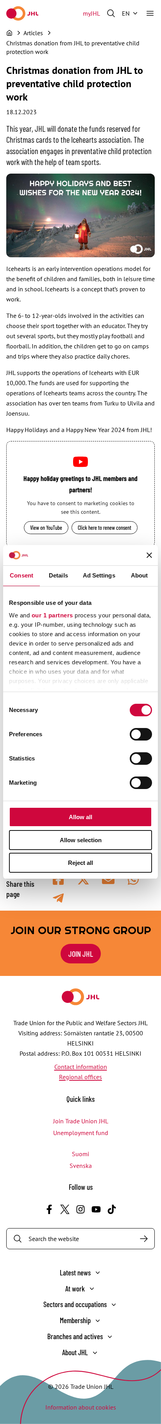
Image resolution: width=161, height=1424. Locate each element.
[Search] (143, 1238)
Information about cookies (80, 1407)
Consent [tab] (21, 575)
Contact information (80, 1067)
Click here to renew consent (104, 527)
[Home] (9, 33)
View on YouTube (46, 527)
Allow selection (81, 840)
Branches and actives (75, 1336)
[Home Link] (22, 13)
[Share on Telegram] (58, 898)
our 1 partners (52, 615)
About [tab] (139, 575)
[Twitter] (65, 1209)
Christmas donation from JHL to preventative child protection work (73, 47)
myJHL (91, 13)
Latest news (75, 1272)
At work (75, 1288)
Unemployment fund (80, 1133)
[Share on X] (83, 879)
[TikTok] (111, 1209)
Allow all (80, 817)
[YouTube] (96, 1209)
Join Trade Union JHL (80, 1121)
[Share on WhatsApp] (133, 879)
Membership (75, 1320)
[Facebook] (49, 1209)
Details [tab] (58, 575)
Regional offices (80, 1077)
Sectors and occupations (75, 1304)
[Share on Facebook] (58, 879)
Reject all (80, 862)
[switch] (141, 734)
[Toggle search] (111, 13)
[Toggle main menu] (150, 13)
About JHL (75, 1352)
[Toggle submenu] (98, 1273)
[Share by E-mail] (108, 879)
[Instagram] (80, 1209)
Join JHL (80, 953)
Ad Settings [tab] (99, 575)
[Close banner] (149, 555)
